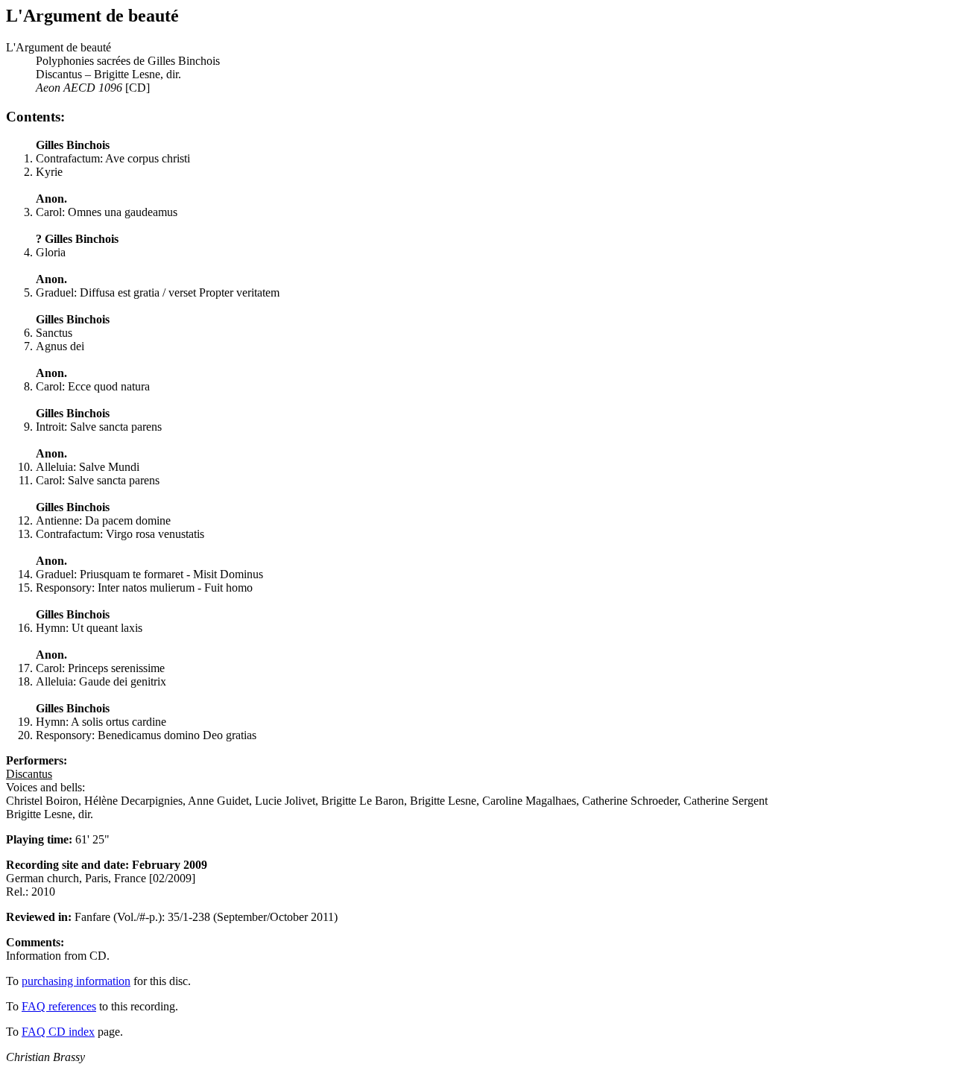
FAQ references (59, 1006)
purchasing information (76, 981)
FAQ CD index (58, 1031)
